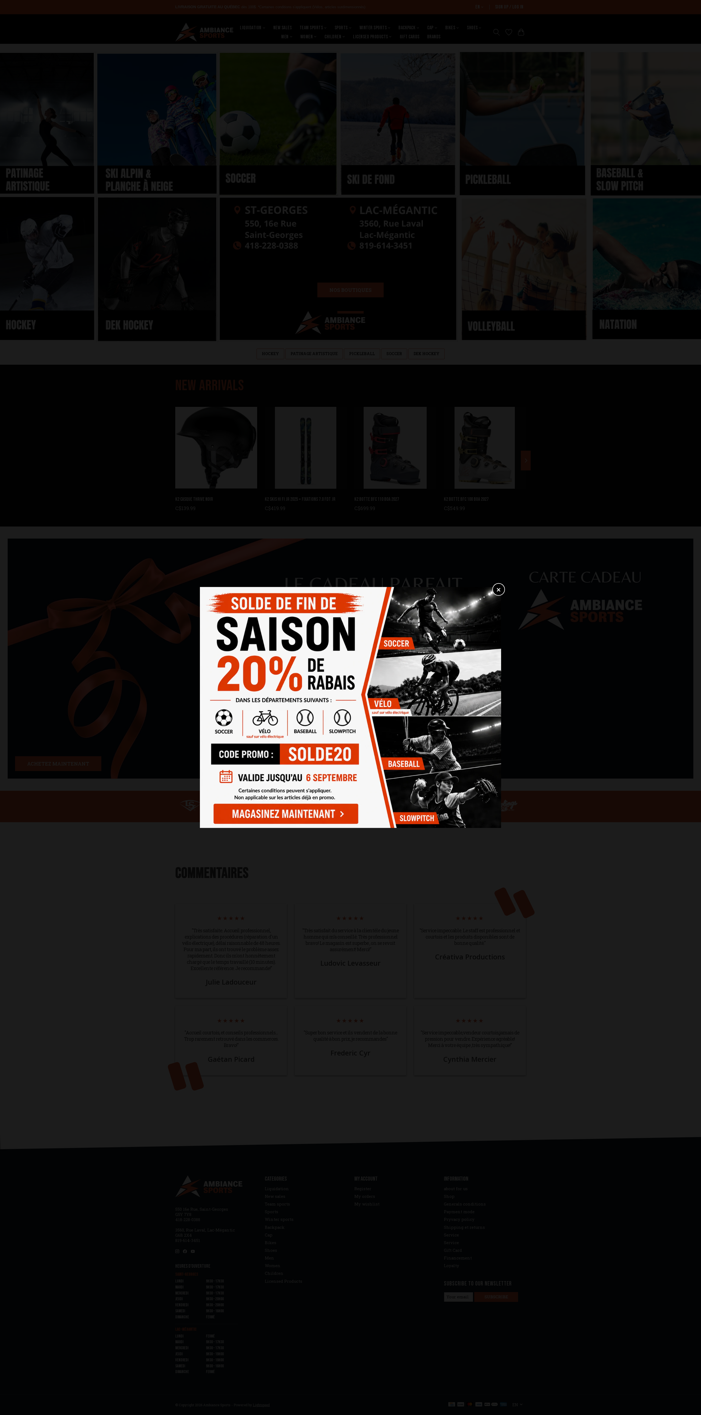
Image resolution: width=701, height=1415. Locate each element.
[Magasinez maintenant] (284, 812)
